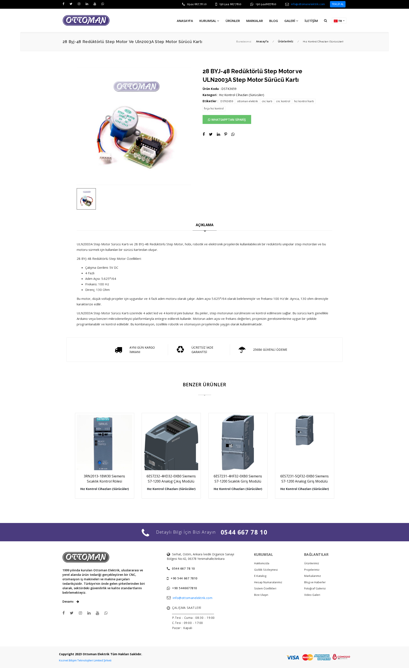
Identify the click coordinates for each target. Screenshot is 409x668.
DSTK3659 (226, 101)
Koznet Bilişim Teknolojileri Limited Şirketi (85, 660)
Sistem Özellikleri (265, 588)
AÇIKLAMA (204, 225)
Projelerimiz (312, 570)
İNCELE (106, 459)
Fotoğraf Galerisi (315, 588)
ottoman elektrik (247, 101)
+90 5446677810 (266, 4)
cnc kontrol (283, 101)
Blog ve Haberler (315, 582)
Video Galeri (312, 595)
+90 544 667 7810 (230, 4)
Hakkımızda (261, 563)
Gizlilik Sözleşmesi (266, 570)
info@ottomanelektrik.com (308, 4)
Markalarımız (312, 576)
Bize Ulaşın (261, 595)
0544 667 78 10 (197, 4)
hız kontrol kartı (304, 101)
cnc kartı (267, 101)
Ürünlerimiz (311, 563)
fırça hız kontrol (214, 108)
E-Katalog (260, 576)
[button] (325, 20)
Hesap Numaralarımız (268, 582)
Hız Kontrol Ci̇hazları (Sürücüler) (241, 95)
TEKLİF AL (338, 4)
